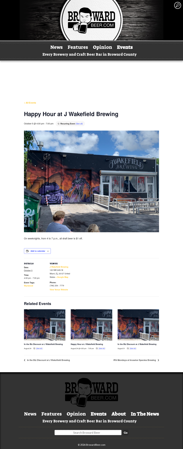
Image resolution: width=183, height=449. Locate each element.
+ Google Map (62, 277)
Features (78, 47)
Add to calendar (38, 251)
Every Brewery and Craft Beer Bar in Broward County (89, 54)
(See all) (79, 123)
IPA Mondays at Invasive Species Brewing (134, 360)
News (56, 47)
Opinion (102, 47)
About (118, 414)
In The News (145, 414)
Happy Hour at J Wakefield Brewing (87, 344)
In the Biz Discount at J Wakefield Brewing (43, 344)
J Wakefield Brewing (59, 266)
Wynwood (28, 285)
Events (125, 47)
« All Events (30, 102)
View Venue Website (59, 289)
